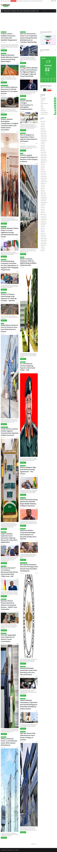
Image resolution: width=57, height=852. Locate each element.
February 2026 (43, 131)
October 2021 (43, 221)
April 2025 (43, 148)
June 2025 (43, 145)
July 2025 (42, 143)
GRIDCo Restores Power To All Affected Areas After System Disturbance (9, 742)
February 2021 (43, 235)
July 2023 (42, 185)
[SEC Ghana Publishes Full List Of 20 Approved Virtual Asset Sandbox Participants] (29, 616)
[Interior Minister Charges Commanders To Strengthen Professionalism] (29, 118)
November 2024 (44, 157)
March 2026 (43, 129)
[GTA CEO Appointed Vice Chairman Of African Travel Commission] (10, 686)
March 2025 (43, 150)
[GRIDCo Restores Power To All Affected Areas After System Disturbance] (10, 790)
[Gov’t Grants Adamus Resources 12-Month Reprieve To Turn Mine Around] (10, 102)
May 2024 (43, 167)
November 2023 (44, 178)
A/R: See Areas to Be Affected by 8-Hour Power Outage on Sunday (27, 736)
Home (2, 10)
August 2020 (43, 245)
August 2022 (43, 204)
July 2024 (42, 164)
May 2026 (43, 126)
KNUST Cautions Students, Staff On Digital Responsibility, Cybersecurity (28, 262)
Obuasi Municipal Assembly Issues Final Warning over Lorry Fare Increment (28, 671)
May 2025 (43, 147)
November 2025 (44, 136)
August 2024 (43, 162)
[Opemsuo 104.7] (5, 5)
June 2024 (43, 166)
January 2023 (43, 195)
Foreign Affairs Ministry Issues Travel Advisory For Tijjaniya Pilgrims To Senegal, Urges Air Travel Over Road (29, 72)
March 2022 (43, 212)
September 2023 (44, 181)
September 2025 (44, 140)
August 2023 (43, 183)
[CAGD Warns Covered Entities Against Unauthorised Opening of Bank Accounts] (10, 480)
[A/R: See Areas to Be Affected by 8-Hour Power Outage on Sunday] (29, 784)
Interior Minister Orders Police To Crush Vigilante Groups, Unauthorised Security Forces (9, 232)
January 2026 (43, 133)
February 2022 (43, 214)
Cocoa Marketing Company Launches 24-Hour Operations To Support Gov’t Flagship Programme (9, 265)
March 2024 (43, 171)
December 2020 (44, 238)
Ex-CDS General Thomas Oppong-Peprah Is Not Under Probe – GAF (27, 367)
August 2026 (43, 121)
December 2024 (44, 155)
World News (43, 99)
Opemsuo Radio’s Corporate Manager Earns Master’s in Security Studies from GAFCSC (28, 534)
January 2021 (43, 236)
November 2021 (44, 219)
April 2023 (43, 190)
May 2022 (43, 209)
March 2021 (43, 233)
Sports (21, 10)
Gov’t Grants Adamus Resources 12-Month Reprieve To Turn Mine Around (9, 90)
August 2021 (43, 224)
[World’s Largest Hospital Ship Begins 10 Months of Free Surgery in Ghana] (29, 206)
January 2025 (43, 154)
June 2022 (43, 207)
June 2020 (43, 248)
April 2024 (43, 169)
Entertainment (33, 10)
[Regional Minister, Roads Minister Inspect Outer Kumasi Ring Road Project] (10, 70)
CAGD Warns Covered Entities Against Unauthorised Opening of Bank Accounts (9, 432)
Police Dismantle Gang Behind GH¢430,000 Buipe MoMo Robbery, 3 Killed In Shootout (29, 503)
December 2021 (44, 217)
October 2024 (43, 159)
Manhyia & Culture (7, 10)
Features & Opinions (44, 112)
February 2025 (43, 152)
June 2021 (43, 228)
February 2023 (43, 193)
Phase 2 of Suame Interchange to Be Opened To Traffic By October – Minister (9, 297)
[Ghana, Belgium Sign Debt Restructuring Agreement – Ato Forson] (29, 483)
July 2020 (42, 247)
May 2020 (43, 250)
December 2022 (44, 197)
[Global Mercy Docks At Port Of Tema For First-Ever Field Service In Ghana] (10, 376)
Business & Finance (26, 10)
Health (22, 153)
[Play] (47, 42)
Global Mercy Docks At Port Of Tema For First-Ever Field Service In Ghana (9, 328)
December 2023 (44, 176)
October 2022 (43, 200)
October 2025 (43, 138)
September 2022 (44, 202)
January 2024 (43, 174)
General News (13, 10)
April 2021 (42, 231)
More (37, 10)
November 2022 (44, 198)
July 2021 (42, 226)
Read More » (4, 50)
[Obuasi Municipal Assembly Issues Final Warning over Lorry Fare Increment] (29, 683)
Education (22, 257)
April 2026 (43, 128)
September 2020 (44, 243)
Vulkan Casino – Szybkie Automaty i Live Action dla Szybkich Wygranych (9, 37)
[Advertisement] (28, 22)
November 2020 (44, 240)
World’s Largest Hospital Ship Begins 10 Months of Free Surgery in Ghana (29, 158)
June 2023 (43, 186)
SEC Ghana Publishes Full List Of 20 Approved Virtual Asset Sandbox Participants (29, 568)
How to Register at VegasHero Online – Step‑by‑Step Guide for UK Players (28, 138)
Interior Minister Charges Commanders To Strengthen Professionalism (26, 105)
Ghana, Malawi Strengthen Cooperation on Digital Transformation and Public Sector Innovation (9, 124)
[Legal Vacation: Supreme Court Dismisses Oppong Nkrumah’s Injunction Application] (10, 551)
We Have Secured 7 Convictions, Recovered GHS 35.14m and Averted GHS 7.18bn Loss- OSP (9, 572)
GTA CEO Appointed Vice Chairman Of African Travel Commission (8, 638)
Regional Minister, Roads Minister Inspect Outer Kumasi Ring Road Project (9, 58)
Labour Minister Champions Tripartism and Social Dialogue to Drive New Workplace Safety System (28, 704)
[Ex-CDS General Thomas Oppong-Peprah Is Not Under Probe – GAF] (29, 415)
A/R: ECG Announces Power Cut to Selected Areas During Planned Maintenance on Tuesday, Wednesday (28, 38)
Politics (18, 10)
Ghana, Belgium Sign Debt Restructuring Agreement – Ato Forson (28, 470)
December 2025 (44, 135)
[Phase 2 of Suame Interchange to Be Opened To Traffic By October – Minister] (10, 309)
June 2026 (43, 124)
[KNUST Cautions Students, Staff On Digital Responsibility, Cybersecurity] (29, 310)
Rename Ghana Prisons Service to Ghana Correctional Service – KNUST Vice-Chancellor (9, 605)
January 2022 (43, 216)
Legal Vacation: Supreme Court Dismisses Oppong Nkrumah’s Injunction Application (9, 538)
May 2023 (43, 188)
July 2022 (42, 205)
